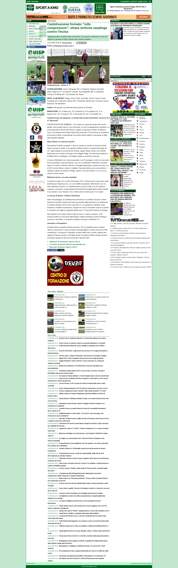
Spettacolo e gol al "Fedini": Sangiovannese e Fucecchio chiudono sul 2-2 (84, 511)
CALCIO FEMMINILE (118, 191)
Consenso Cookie (136, 563)
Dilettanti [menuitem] (32, 34)
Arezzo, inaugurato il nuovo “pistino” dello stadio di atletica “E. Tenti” (82, 391)
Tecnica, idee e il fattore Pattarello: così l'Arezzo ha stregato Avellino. (83, 356)
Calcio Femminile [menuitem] (35, 44)
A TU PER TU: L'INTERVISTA (120, 139)
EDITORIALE (115, 21)
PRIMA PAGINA (116, 114)
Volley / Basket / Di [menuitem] (35, 41)
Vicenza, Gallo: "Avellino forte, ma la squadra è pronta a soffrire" (132, 267)
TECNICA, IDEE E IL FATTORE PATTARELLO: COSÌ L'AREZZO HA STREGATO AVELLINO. (122, 120)
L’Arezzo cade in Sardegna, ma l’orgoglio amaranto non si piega (81, 493)
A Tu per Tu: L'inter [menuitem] (35, 36)
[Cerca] (150, 1)
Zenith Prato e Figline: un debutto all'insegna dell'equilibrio (79, 513)
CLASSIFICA (141, 114)
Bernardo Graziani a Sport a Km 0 (63, 247)
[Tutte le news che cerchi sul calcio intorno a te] (42, 7)
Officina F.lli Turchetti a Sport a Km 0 (65, 242)
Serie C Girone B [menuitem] (34, 29)
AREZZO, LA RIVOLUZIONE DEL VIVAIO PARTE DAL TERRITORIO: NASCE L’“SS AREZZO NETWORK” (121, 169)
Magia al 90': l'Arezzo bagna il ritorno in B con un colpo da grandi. (81, 358)
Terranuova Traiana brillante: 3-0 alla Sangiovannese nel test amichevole (84, 376)
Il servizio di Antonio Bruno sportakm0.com (67, 244)
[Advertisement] (131, 58)
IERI (149, 76)
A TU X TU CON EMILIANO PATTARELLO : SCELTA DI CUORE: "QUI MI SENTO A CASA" (121, 145)
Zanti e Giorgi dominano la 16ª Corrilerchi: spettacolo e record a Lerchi (83, 388)
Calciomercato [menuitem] (34, 23)
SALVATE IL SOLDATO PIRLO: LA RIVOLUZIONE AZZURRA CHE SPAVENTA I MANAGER (130, 25)
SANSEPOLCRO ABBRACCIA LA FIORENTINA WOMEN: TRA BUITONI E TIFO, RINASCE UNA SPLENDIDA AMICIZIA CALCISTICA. (122, 197)
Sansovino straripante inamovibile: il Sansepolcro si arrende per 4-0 (82, 556)
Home (29, 21)
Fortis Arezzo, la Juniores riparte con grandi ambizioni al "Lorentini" (82, 343)
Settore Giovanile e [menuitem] (35, 39)
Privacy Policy (147, 563)
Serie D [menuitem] (31, 31)
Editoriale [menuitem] (32, 26)
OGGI (143, 76)
